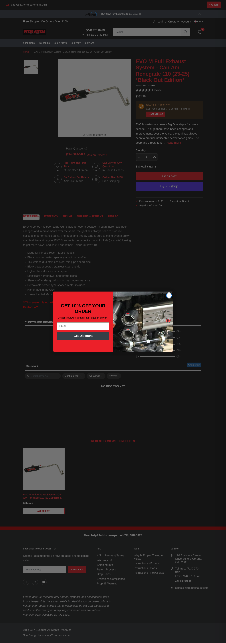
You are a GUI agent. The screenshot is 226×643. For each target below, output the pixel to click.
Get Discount (83, 335)
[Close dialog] (169, 295)
